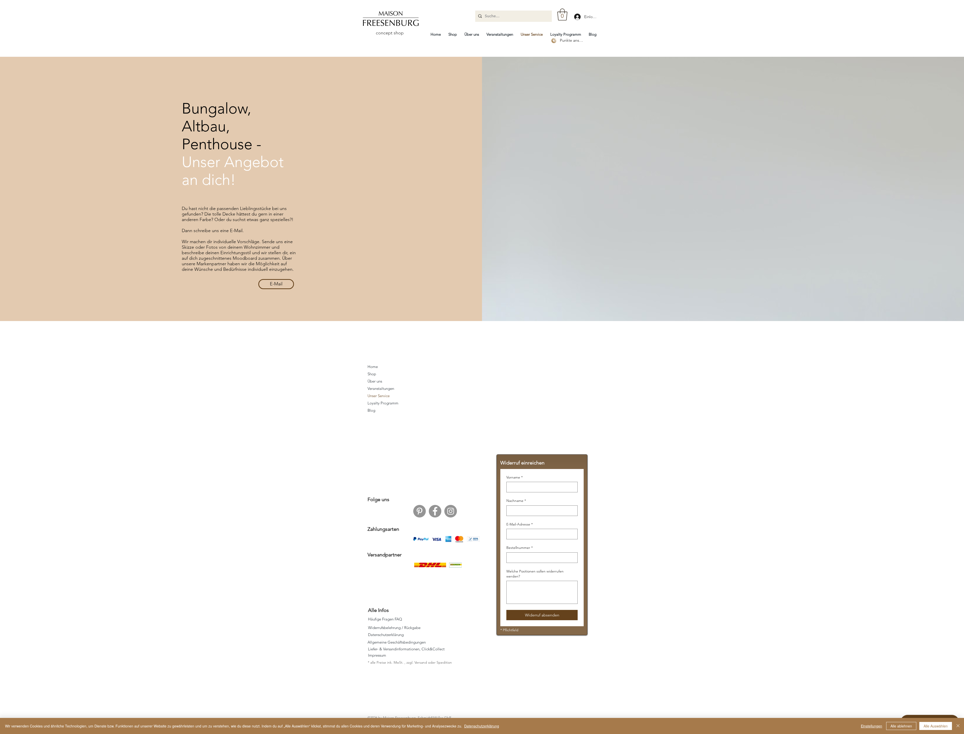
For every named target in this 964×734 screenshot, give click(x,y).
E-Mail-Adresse (519, 524)
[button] (562, 15)
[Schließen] (958, 726)
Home (373, 366)
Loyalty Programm (383, 403)
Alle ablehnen (901, 725)
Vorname (514, 477)
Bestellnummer (519, 547)
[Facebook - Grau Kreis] (435, 511)
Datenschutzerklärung (481, 725)
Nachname (516, 500)
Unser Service (379, 395)
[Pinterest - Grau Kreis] (419, 511)
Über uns (375, 381)
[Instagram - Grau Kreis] (450, 511)
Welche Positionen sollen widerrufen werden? (535, 574)
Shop (372, 374)
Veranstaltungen (381, 388)
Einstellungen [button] (871, 725)
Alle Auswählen (936, 725)
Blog (371, 410)
